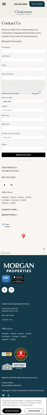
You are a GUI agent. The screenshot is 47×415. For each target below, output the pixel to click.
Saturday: (6, 200)
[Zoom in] (44, 249)
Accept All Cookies (12, 411)
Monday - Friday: (9, 197)
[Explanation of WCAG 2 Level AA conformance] (7, 354)
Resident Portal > (9, 215)
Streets (7, 224)
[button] (37, 4)
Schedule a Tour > (10, 210)
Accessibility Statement (11, 385)
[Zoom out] (44, 252)
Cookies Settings (34, 411)
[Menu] (4, 4)
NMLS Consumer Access (27, 378)
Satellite (7, 226)
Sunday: (5, 203)
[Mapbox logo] (6, 253)
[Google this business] (11, 185)
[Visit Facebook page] (4, 185)
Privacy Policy (7, 383)
